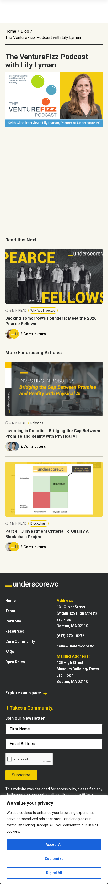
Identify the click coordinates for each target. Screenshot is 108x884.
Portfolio (13, 621)
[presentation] (29, 759)
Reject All (54, 873)
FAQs (9, 652)
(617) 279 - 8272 (70, 636)
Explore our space (23, 692)
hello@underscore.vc (75, 646)
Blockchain (38, 523)
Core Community (20, 641)
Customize (54, 859)
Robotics (36, 423)
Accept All (54, 844)
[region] (54, 839)
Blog (25, 31)
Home (10, 31)
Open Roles (15, 662)
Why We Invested (43, 310)
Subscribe (21, 775)
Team (10, 611)
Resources (14, 631)
